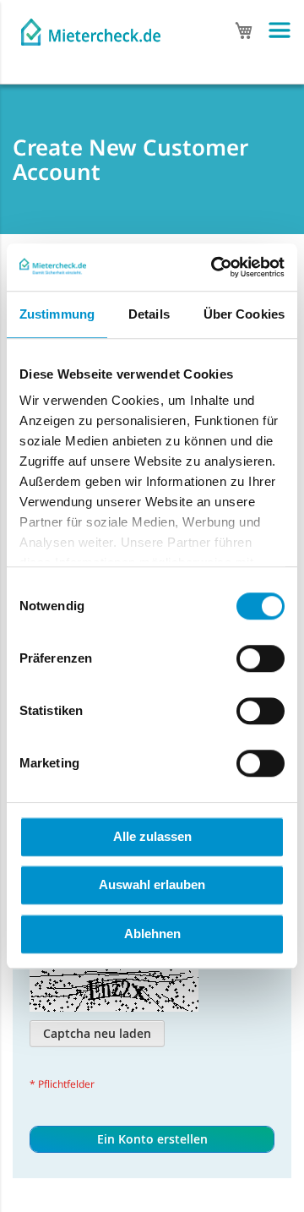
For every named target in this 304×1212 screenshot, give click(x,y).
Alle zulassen (152, 836)
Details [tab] (149, 314)
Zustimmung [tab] (57, 314)
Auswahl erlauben (152, 884)
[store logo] (90, 27)
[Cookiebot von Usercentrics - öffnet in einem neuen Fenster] (214, 267)
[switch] (260, 660)
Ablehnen (152, 933)
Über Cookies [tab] (244, 314)
